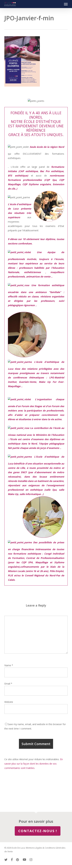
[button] (66, 4)
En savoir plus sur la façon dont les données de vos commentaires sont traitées (33, 764)
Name (8, 665)
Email (8, 683)
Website (8, 701)
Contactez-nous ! (37, 831)
